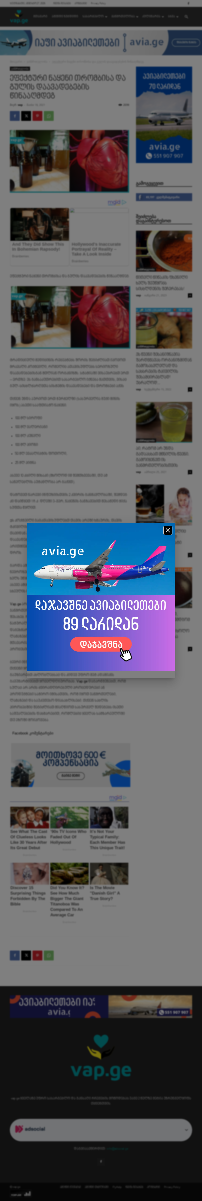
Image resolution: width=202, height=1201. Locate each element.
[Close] (167, 530)
